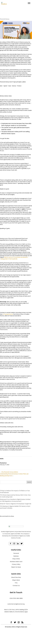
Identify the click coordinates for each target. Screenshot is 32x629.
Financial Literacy (4, 19)
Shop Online (16, 559)
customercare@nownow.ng (15, 604)
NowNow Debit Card (16, 561)
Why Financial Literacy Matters (9, 472)
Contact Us (16, 585)
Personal (16, 553)
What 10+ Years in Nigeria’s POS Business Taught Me (15, 504)
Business (16, 556)
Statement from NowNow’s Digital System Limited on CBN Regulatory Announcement (15, 500)
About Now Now (16, 577)
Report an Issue (16, 567)
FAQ (16, 583)
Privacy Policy (16, 564)
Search (29, 482)
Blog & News (16, 580)
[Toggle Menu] (29, 3)
